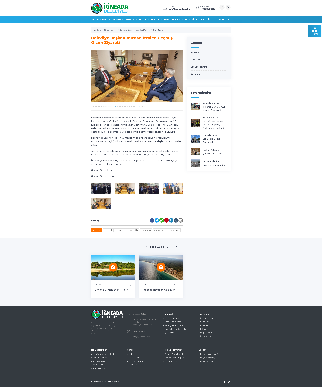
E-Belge (204, 325)
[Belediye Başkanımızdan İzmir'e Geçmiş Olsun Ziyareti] (101, 188)
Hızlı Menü (315, 32)
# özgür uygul (159, 230)
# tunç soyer (146, 230)
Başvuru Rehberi (100, 357)
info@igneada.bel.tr (141, 337)
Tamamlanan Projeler (174, 357)
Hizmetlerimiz (170, 361)
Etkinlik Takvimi (199, 67)
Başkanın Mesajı (207, 357)
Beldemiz (190, 19)
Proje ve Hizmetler (136, 19)
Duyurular (196, 74)
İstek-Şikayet (206, 336)
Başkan (117, 19)
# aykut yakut (174, 230)
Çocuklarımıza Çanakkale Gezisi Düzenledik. (211, 139)
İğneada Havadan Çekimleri (159, 289)
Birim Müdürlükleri (172, 322)
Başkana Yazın (206, 361)
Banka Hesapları (100, 368)
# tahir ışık (108, 230)
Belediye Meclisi (171, 318)
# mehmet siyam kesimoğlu (126, 230)
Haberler (195, 52)
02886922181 (139, 331)
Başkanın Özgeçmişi (209, 354)
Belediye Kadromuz (173, 325)
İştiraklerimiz (170, 332)
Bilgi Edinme (206, 332)
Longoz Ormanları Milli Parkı (112, 289)
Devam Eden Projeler (174, 354)
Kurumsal (102, 19)
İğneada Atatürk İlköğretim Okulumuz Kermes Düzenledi (214, 106)
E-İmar (203, 329)
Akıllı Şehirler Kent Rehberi (105, 354)
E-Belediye (206, 19)
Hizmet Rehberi (172, 19)
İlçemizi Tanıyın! (207, 318)
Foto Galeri (196, 59)
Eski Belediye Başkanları (175, 329)
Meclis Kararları (99, 361)
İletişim (225, 19)
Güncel (155, 19)
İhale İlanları (98, 365)
